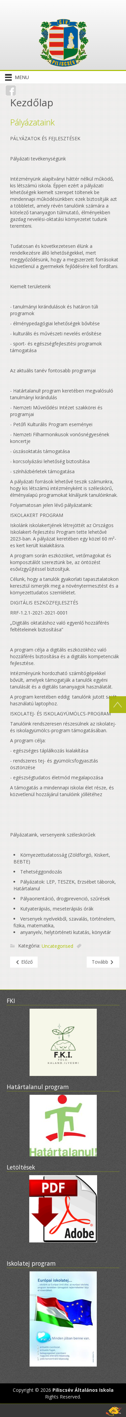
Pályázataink (32, 122)
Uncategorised (57, 946)
